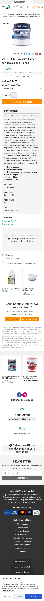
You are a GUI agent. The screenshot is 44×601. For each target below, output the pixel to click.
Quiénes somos (23, 527)
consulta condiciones (22, 434)
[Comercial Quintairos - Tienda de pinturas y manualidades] (14, 7)
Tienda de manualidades (22, 567)
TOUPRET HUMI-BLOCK (11, 289)
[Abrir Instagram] (31, 2)
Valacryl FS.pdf (10, 221)
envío (13, 72)
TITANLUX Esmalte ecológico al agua (30, 377)
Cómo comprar (23, 524)
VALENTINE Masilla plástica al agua (29, 289)
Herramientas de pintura (22, 572)
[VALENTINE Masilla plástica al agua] (32, 277)
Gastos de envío (23, 534)
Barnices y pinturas (22, 561)
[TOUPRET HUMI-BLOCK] (11, 277)
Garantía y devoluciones (22, 538)
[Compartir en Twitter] (29, 53)
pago (19, 72)
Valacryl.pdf (8, 224)
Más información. (8, 591)
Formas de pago (23, 531)
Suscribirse (22, 478)
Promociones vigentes (22, 545)
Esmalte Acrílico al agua (12, 342)
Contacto (22, 551)
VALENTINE (31, 342)
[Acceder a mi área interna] (33, 7)
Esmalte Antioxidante (35, 340)
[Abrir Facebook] (28, 2)
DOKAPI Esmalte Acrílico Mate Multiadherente (11, 377)
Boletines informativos (22, 541)
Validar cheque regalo (22, 548)
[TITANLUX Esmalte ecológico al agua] (32, 365)
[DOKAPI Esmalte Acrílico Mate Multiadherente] (11, 365)
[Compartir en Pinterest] (36, 53)
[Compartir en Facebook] (25, 53)
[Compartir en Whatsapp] (33, 53)
